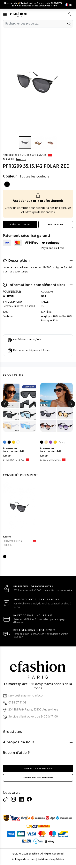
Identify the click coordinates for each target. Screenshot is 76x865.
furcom (7, 456)
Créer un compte (20, 225)
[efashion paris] (20, 14)
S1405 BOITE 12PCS (13, 460)
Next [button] (71, 403)
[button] (72, 32)
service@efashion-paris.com (26, 696)
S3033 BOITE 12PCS (50, 460)
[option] (19, 422)
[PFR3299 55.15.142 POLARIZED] (19, 507)
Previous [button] (4, 403)
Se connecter (56, 225)
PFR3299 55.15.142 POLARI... (12, 543)
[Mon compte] (69, 15)
